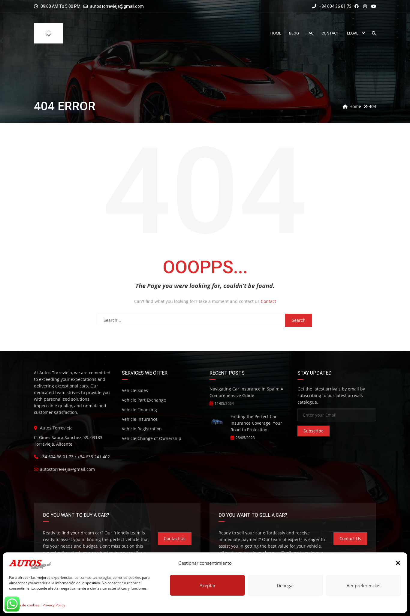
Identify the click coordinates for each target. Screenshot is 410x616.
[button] (398, 563)
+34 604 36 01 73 (334, 6)
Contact (268, 287)
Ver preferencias (363, 585)
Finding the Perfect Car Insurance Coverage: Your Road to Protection (256, 408)
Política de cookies (24, 605)
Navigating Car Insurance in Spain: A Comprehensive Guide (246, 378)
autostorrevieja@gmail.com (117, 6)
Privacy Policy (54, 605)
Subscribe (313, 416)
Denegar (285, 585)
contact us (174, 524)
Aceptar (208, 585)
